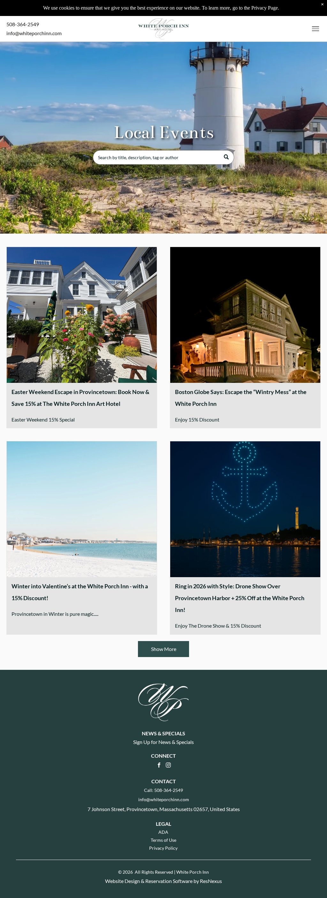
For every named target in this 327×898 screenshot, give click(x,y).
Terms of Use (163, 840)
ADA (163, 832)
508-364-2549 (22, 24)
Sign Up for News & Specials (163, 742)
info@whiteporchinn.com (34, 33)
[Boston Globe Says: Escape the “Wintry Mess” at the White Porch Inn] (245, 315)
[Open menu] (315, 29)
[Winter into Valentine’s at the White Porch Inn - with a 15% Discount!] (82, 509)
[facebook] (159, 765)
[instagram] (168, 765)
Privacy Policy (163, 848)
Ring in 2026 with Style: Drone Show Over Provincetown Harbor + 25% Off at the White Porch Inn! (239, 598)
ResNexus (211, 881)
